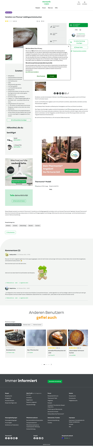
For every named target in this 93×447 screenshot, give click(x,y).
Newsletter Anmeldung (55, 381)
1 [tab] (44, 364)
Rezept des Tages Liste (11, 403)
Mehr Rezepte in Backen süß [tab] (13, 324)
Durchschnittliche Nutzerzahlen (34, 420)
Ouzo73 (52, 355)
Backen (31, 225)
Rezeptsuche (8, 396)
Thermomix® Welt (52, 398)
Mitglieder (50, 400)
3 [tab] (48, 364)
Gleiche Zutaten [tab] (37, 324)
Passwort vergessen (31, 402)
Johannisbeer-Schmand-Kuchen (76, 352)
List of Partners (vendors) (32, 72)
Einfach (8, 225)
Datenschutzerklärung (53, 420)
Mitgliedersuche (73, 400)
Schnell (15, 225)
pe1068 (73, 355)
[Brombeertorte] (15, 338)
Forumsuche (72, 398)
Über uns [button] (50, 8)
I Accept (52, 76)
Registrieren (29, 400)
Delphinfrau (82, 34)
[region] (47, 62)
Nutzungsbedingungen (11, 420)
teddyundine (12, 254)
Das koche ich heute (53, 411)
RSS (70, 426)
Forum (49, 393)
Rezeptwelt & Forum (53, 396)
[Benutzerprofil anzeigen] (73, 35)
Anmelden (29, 397)
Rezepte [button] (38, 8)
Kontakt (71, 424)
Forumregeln (8, 422)
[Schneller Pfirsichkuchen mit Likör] (57, 338)
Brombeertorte (10, 350)
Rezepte (50, 403)
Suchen (71, 393)
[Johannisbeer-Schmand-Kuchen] (78, 338)
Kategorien (8, 398)
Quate (31, 352)
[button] (79, 3)
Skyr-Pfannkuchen (33, 350)
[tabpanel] (46, 348)
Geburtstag (23, 225)
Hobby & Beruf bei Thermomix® (56, 414)
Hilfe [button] (56, 8)
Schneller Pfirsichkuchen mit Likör (57, 352)
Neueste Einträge (30, 404)
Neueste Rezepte (9, 400)
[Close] (68, 46)
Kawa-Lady (11, 352)
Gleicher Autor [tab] (27, 324)
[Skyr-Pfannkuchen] (36, 338)
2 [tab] (46, 364)
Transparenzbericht (31, 422)
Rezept (7, 393)
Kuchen (38, 225)
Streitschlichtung (30, 429)
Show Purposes (41, 76)
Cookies (50, 422)
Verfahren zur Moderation (12, 425)
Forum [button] (44, 8)
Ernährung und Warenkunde (55, 409)
